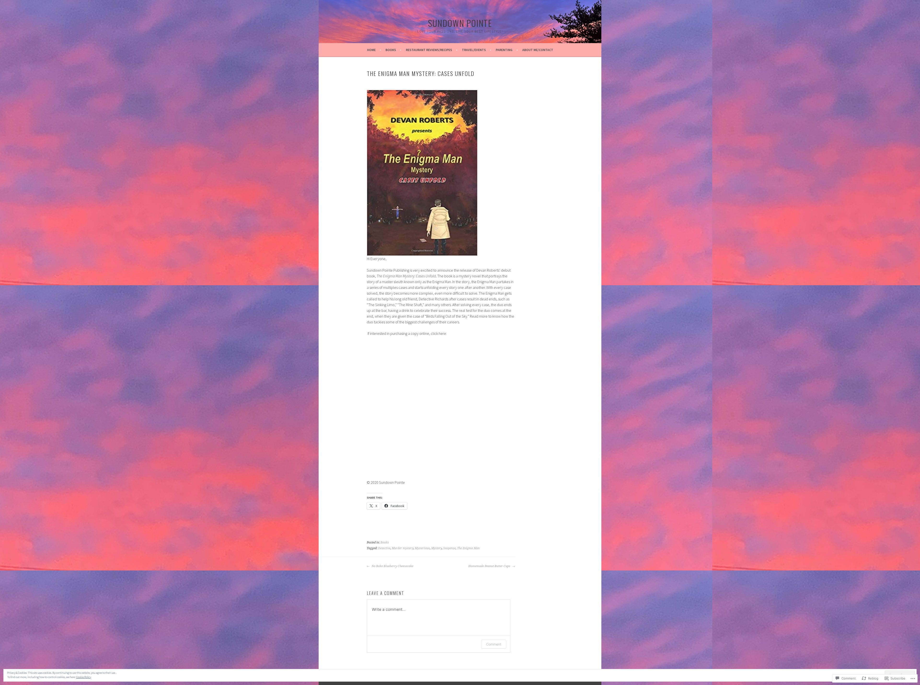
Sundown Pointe (460, 23)
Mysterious (422, 548)
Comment (493, 644)
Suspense (449, 548)
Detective (384, 548)
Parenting (504, 50)
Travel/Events (474, 50)
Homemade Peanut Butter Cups (489, 566)
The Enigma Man (468, 548)
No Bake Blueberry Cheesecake (392, 566)
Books (390, 50)
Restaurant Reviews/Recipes (429, 50)
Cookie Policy (83, 677)
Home (371, 50)
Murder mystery (402, 548)
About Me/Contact (537, 50)
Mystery (436, 548)
